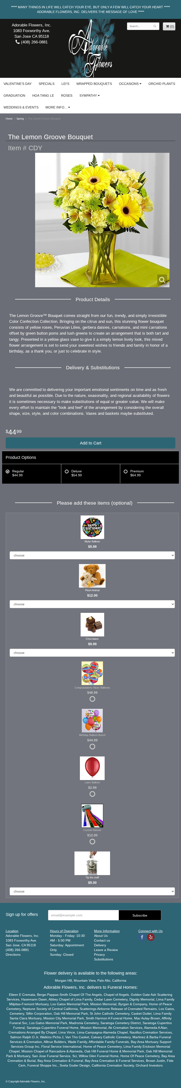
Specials (46, 84)
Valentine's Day (18, 84)
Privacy (99, 954)
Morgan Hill (63, 980)
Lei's (65, 84)
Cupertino (164, 1023)
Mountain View (84, 980)
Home (9, 118)
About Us (101, 936)
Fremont (28, 1004)
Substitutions (103, 959)
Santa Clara (18, 1018)
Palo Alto (103, 980)
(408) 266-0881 (34, 42)
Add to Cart (90, 443)
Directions (13, 954)
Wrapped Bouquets (94, 84)
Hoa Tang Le (43, 95)
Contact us (102, 940)
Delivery (100, 945)
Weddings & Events (21, 107)
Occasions (129, 84)
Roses (66, 95)
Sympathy (88, 95)
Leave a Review (106, 950)
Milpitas (15, 1004)
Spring (20, 118)
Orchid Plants (161, 84)
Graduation (14, 95)
